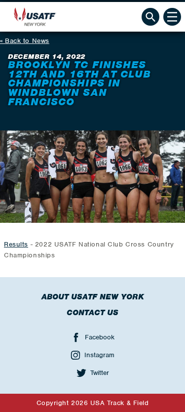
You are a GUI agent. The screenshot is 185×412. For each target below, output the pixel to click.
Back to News (27, 41)
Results (16, 244)
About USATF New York (92, 297)
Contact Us (92, 313)
